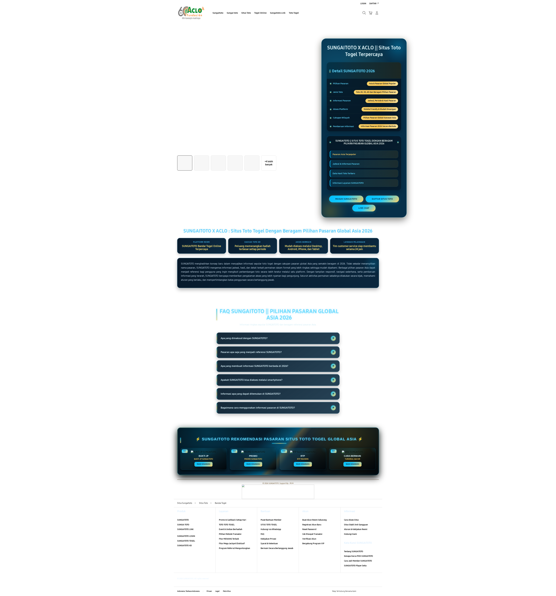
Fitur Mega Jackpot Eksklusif (232, 543)
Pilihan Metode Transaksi (230, 534)
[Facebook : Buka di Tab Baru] (360, 591)
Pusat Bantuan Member (271, 520)
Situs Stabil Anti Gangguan (356, 524)
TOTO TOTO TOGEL (227, 524)
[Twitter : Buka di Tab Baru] (365, 591)
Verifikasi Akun (309, 539)
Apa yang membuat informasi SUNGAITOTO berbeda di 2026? (277, 366)
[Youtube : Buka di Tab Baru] (377, 591)
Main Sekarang (203, 464)
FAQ (262, 534)
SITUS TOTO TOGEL (269, 524)
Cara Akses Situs (351, 520)
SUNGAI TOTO (183, 524)
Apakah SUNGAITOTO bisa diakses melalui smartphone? (277, 380)
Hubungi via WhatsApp (271, 529)
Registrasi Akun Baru (311, 524)
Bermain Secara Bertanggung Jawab (277, 548)
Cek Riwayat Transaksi (312, 534)
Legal (217, 591)
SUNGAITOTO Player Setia (355, 565)
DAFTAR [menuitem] (372, 3)
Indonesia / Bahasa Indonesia (188, 591)
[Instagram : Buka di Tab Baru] (371, 591)
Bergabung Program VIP (313, 543)
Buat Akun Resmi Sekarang (314, 520)
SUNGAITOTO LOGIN (186, 536)
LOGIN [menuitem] (363, 3)
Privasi (209, 591)
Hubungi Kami (350, 534)
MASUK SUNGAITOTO (346, 199)
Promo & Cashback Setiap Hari (232, 520)
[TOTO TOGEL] (191, 13)
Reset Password (309, 529)
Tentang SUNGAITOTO (353, 551)
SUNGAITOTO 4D (184, 545)
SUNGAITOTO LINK (185, 529)
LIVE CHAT (364, 208)
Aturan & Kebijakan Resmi (355, 529)
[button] (370, 13)
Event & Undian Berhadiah (230, 529)
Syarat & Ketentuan (269, 543)
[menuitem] (218, 13)
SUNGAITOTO (183, 520)
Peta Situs (227, 591)
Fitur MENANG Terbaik (229, 539)
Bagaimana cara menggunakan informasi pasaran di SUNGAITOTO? (277, 408)
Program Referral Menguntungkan (234, 548)
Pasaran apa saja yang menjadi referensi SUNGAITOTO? (277, 352)
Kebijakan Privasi (268, 539)
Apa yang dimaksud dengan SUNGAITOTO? (277, 338)
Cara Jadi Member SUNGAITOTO (358, 561)
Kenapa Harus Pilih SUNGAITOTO (358, 556)
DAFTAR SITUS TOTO (382, 199)
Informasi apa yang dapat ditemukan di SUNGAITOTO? (277, 394)
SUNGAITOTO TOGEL (186, 541)
